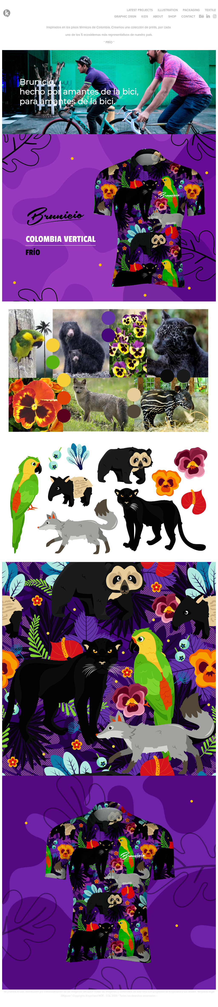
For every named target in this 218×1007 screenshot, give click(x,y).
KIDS (144, 16)
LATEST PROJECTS (140, 10)
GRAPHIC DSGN (125, 16)
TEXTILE (210, 10)
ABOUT (158, 16)
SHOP (172, 16)
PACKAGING (191, 10)
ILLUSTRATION (168, 10)
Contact (188, 16)
